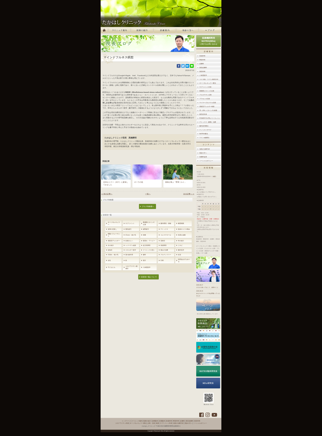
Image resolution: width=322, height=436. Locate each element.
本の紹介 (181, 241)
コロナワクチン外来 (122, 423)
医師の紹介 (142, 30)
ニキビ (180, 245)
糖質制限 (181, 223)
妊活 (179, 255)
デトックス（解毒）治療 (207, 122)
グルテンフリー (165, 255)
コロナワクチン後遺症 (131, 267)
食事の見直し (112, 229)
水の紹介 (111, 245)
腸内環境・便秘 (165, 223)
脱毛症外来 (203, 114)
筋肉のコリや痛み (184, 229)
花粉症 (162, 241)
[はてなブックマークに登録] (187, 66)
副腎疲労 (146, 229)
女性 (109, 260)
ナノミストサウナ (205, 130)
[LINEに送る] (192, 66)
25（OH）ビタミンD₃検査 (208, 110)
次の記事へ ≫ (188, 194)
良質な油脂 (182, 235)
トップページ (104, 30)
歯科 (144, 255)
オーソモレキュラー (114, 223)
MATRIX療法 (203, 134)
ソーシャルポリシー (206, 161)
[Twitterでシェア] (183, 66)
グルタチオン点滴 (205, 95)
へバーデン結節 (130, 245)
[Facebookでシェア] (178, 66)
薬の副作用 (129, 255)
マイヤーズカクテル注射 (207, 102)
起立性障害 (146, 245)
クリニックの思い (149, 250)
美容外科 (202, 71)
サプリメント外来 (205, 87)
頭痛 (144, 235)
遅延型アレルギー (114, 241)
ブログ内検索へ (148, 206)
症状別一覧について (149, 277)
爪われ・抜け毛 (130, 235)
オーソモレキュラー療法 (207, 83)
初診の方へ (187, 30)
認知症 (110, 250)
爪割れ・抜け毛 (113, 255)
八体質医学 (146, 267)
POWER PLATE (209, 118)
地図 (214, 176)
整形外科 (202, 60)
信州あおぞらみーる (184, 260)
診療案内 (164, 30)
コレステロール (165, 235)
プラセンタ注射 (204, 99)
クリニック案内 (119, 30)
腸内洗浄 (181, 250)
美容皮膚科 (203, 67)
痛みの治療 (164, 250)
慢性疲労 (128, 229)
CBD (162, 260)
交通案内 (162, 421)
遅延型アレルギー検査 (206, 106)
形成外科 (202, 56)
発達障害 (163, 245)
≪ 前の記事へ (106, 194)
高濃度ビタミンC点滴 (149, 223)
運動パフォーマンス (114, 235)
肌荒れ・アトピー (149, 241)
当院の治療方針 (204, 149)
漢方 (144, 260)
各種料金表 (203, 157)
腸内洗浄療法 (203, 126)
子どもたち (111, 267)
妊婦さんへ (129, 241)
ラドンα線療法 (204, 138)
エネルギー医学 (130, 250)
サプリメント (129, 223)
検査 (157, 423)
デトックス (164, 229)
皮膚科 (201, 64)
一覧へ (147, 194)
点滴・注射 (151, 423)
